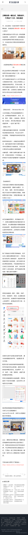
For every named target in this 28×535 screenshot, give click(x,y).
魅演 (19, 525)
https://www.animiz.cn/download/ (13, 465)
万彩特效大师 (12, 518)
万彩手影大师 (9, 522)
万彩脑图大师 (16, 524)
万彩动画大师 (7, 519)
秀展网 (18, 518)
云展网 (13, 519)
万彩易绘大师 (18, 521)
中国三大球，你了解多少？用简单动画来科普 (19, 491)
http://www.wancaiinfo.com (8, 531)
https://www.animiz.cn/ (14, 95)
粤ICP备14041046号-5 (21, 532)
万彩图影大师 (13, 525)
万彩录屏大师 (17, 522)
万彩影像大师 (8, 524)
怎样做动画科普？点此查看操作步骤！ (19, 500)
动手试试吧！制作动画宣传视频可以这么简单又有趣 (8, 501)
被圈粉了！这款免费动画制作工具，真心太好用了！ (8, 486)
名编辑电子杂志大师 (8, 521)
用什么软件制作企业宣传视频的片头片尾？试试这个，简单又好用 (18, 475)
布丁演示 (6, 525)
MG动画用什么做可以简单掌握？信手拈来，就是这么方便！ (8, 496)
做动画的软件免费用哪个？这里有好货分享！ (19, 496)
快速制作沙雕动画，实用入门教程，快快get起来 (9, 475)
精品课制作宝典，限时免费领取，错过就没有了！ (8, 491)
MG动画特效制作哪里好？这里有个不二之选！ (19, 486)
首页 (2, 9)
